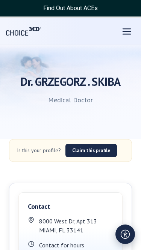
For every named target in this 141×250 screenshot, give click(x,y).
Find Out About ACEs (70, 8)
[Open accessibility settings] (125, 234)
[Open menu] (126, 31)
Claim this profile (91, 150)
